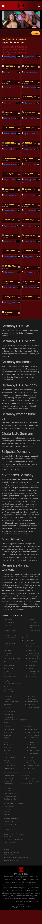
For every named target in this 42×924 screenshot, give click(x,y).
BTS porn (33, 628)
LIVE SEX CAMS (9, 775)
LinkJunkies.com (9, 763)
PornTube (7, 788)
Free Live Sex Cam (34, 707)
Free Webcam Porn (10, 676)
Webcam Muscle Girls (11, 860)
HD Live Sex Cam (9, 766)
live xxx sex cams (10, 628)
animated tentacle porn (32, 646)
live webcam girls (34, 656)
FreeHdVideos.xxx (10, 796)
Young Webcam (9, 666)
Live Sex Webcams (34, 735)
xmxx (26, 638)
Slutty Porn (32, 676)
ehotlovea (7, 735)
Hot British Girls (33, 738)
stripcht (6, 738)
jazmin (31, 668)
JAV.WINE (28, 773)
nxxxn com (8, 837)
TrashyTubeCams (34, 671)
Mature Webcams (33, 732)
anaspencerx (29, 778)
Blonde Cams (32, 729)
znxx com (32, 650)
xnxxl (6, 656)
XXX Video (7, 653)
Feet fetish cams (34, 658)
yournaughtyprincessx (32, 781)
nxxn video (33, 622)
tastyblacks (31, 696)
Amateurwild (8, 692)
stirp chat (7, 814)
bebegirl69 (33, 747)
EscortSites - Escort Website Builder (16, 857)
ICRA (26, 874)
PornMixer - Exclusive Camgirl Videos (16, 720)
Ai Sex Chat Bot (9, 732)
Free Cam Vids (35, 630)
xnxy (5, 753)
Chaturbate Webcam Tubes (13, 674)
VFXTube (31, 727)
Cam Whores (8, 714)
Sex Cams (7, 650)
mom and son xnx (10, 635)
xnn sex (7, 849)
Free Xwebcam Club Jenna (13, 684)
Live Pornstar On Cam (11, 852)
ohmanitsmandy (9, 757)
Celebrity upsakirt (10, 630)
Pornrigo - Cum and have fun (14, 803)
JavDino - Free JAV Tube (12, 702)
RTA (15, 874)
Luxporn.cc (8, 689)
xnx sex (6, 646)
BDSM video (32, 699)
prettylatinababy (9, 711)
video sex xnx (8, 784)
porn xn (6, 640)
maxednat (7, 699)
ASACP (20, 874)
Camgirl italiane (9, 821)
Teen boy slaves (35, 753)
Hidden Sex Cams (10, 638)
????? (27, 635)
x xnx (6, 845)
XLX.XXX (7, 727)
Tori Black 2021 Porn (11, 799)
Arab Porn (7, 747)
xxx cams (7, 750)
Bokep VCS (8, 625)
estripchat (30, 760)
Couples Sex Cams (10, 773)
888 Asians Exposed (11, 824)
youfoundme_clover (11, 793)
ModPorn (7, 681)
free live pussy (9, 768)
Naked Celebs (9, 806)
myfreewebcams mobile (12, 658)
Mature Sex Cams (34, 653)
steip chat (32, 666)
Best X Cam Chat (9, 791)
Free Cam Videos (32, 763)
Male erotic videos (10, 842)
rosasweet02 (29, 640)
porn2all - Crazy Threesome (13, 839)
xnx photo (32, 674)
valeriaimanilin (32, 704)
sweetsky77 (8, 781)
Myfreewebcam (35, 625)
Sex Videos (8, 620)
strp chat (30, 757)
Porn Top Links (9, 622)
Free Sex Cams (30, 643)
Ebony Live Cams (9, 643)
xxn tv (6, 722)
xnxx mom (28, 784)
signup (36, 33)
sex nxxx (7, 707)
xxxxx (27, 775)
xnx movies (33, 742)
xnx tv (6, 686)
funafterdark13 (33, 702)
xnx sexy (7, 671)
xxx (5, 661)
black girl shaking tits (11, 819)
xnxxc (6, 742)
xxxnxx (6, 760)
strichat (32, 620)
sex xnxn (7, 827)
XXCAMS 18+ (8, 704)
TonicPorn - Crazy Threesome (14, 834)
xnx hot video (8, 668)
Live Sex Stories (35, 750)
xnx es (6, 811)
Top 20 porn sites (34, 661)
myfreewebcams (9, 729)
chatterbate (8, 696)
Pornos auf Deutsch (33, 766)
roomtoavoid (31, 768)
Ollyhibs (6, 829)
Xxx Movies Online (10, 717)
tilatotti (32, 745)
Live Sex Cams (9, 778)
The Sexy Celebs (9, 745)
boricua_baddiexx (10, 809)
